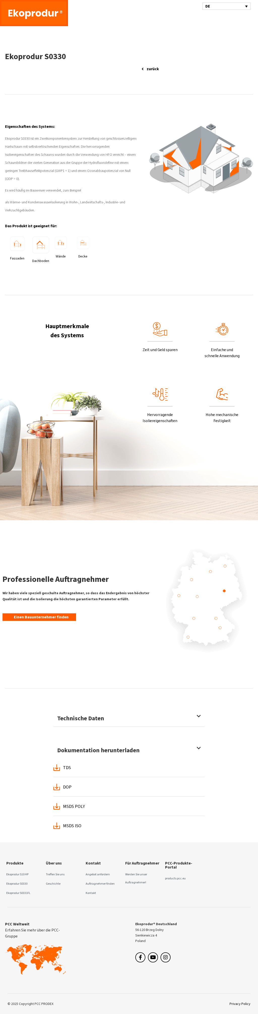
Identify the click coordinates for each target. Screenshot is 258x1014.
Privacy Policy (240, 1003)
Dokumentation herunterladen (98, 750)
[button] (231, 18)
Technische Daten (80, 718)
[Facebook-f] (140, 957)
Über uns (54, 863)
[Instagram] (165, 957)
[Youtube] (153, 957)
